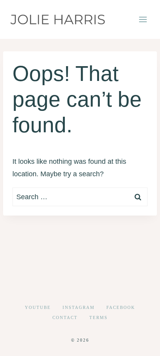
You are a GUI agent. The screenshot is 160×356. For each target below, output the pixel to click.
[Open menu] (143, 19)
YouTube (38, 307)
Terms (98, 317)
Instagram (79, 307)
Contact (65, 317)
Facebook (120, 307)
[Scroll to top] (140, 343)
